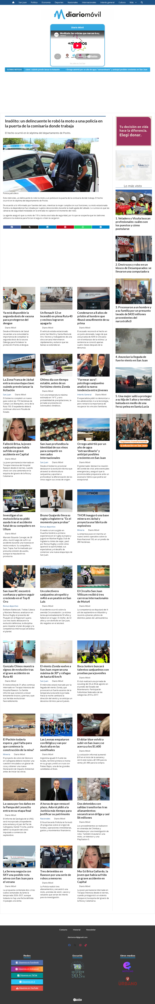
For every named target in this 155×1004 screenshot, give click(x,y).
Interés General (84, 394)
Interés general (107, 2)
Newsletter (91, 929)
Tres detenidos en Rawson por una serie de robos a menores (55, 875)
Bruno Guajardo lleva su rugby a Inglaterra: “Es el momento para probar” (55, 519)
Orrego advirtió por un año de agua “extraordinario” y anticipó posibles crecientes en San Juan (70, 70)
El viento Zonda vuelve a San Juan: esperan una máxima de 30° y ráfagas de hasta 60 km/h (55, 671)
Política (34, 2)
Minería (80, 530)
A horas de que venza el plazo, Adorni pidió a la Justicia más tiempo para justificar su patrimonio (56, 809)
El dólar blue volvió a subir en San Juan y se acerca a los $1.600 (90, 743)
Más (132, 2)
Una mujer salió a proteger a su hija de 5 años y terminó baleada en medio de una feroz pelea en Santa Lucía (134, 401)
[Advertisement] (77, 91)
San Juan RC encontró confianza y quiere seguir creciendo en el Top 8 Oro (18, 596)
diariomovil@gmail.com (77, 937)
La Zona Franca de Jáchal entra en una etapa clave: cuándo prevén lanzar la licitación (18, 385)
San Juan (23, 2)
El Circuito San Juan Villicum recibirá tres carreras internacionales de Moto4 (92, 596)
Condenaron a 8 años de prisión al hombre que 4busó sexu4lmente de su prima (93, 318)
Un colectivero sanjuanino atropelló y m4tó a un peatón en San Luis (55, 596)
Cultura (122, 2)
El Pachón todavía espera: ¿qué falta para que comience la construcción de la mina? (18, 744)
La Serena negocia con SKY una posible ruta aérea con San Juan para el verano (18, 876)
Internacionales (89, 2)
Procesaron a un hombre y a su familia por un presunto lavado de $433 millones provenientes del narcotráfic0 (133, 314)
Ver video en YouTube (77, 63)
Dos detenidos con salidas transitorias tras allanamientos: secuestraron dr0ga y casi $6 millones (93, 810)
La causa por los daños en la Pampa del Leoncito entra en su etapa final (19, 807)
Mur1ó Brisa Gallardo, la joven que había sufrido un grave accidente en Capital (92, 876)
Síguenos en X (28, 982)
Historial (76, 929)
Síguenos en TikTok (28, 975)
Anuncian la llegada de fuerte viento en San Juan (132, 358)
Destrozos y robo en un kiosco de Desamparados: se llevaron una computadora (133, 268)
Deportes (59, 2)
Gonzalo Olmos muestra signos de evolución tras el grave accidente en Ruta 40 (18, 671)
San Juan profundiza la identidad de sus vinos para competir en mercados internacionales (54, 450)
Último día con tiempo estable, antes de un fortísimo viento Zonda (55, 383)
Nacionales (73, 2)
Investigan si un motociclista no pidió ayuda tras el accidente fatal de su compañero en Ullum (19, 522)
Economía (46, 2)
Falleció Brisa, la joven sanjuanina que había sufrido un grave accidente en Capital (17, 449)
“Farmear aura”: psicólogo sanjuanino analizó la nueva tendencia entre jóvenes (92, 385)
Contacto (63, 929)
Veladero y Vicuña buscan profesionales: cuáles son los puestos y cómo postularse (133, 223)
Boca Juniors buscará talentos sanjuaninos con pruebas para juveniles (93, 669)
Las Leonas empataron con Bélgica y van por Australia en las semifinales (54, 744)
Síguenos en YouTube (28, 988)
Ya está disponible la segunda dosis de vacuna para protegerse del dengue (18, 318)
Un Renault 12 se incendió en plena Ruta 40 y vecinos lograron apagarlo (56, 318)
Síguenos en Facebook (28, 962)
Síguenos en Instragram (28, 969)
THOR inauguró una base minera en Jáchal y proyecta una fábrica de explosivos (93, 520)
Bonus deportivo (47, 526)
